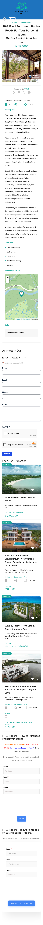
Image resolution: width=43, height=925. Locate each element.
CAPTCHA (6, 427)
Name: (5, 368)
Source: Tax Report (10, 883)
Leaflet (18, 319)
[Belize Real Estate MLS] (21, 13)
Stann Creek (26, 23)
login (12, 19)
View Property (21, 488)
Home (14, 23)
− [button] (7, 280)
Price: (3, 795)
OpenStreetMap (26, 319)
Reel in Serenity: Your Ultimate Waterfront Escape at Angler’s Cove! (20, 689)
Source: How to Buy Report (11, 801)
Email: (5, 380)
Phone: (5, 392)
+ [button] (7, 277)
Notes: (5, 404)
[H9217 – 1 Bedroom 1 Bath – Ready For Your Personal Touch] (21, 294)
